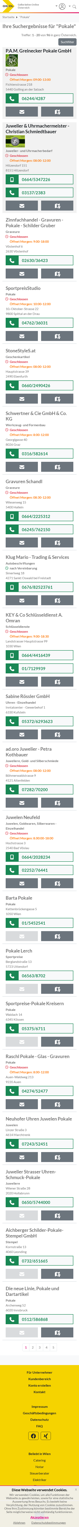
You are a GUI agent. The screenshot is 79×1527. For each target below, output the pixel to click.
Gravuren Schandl (24, 481)
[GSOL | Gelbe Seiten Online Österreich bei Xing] (46, 1436)
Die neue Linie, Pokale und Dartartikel (32, 1291)
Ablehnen (19, 1522)
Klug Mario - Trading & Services (37, 557)
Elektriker (39, 1480)
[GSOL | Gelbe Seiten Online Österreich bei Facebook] (33, 1436)
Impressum (40, 1406)
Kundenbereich (39, 1379)
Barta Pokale (19, 898)
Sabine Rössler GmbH (28, 696)
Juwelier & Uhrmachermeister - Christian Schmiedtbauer (37, 128)
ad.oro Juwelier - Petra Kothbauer (29, 751)
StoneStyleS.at (21, 350)
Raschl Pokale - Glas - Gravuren (37, 1056)
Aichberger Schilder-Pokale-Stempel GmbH (34, 1233)
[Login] (60, 6)
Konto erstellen (39, 1385)
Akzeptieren (39, 1517)
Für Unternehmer (39, 1372)
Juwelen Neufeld (23, 817)
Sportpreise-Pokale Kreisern (35, 1003)
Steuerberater (39, 1473)
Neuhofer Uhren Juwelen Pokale (39, 1119)
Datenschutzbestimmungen (48, 1522)
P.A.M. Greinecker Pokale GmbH (38, 51)
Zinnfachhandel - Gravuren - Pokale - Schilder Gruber (34, 222)
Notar (39, 1467)
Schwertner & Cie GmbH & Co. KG (36, 416)
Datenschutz (39, 1419)
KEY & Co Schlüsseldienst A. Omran (34, 617)
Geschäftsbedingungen (39, 1413)
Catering (39, 1460)
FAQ (39, 1426)
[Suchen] (71, 6)
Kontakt (39, 1392)
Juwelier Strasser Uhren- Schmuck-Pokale (31, 1174)
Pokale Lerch (19, 951)
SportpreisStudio (23, 288)
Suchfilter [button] (67, 42)
